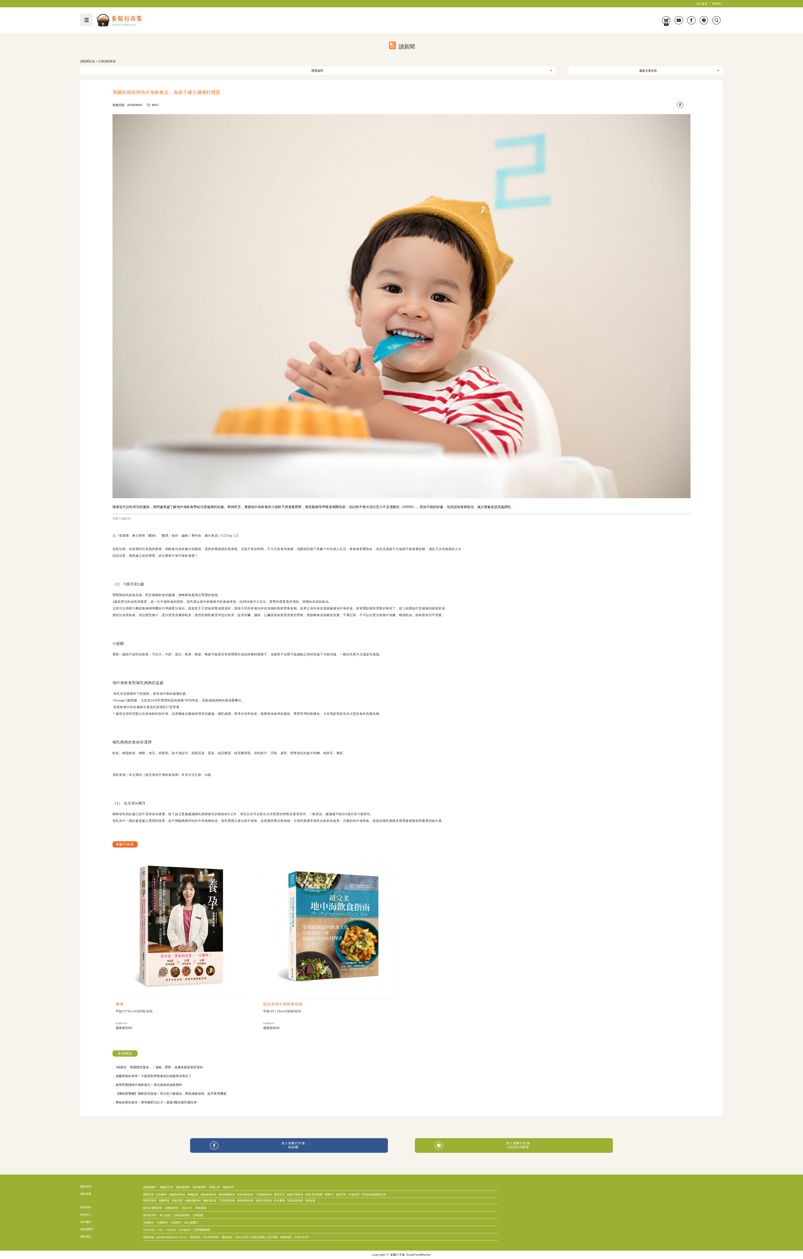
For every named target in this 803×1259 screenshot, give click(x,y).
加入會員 (702, 3)
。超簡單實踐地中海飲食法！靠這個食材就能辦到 (147, 1085)
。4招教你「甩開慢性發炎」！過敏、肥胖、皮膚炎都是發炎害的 (158, 1067)
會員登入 (717, 3)
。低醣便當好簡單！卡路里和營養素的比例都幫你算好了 (152, 1076)
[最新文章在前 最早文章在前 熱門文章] (646, 70)
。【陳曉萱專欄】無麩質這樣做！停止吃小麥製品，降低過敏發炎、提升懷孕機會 (169, 1093)
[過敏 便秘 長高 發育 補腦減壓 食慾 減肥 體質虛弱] (318, 70)
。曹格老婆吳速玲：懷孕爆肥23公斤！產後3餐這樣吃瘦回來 (155, 1102)
